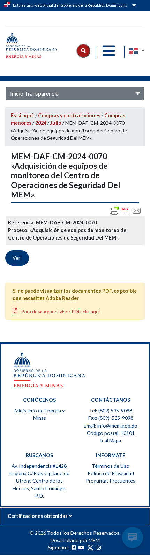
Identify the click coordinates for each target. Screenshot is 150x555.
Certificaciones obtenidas (38, 516)
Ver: (17, 258)
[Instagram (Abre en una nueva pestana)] (99, 547)
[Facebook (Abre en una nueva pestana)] (74, 547)
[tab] (75, 516)
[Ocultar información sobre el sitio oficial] (133, 6)
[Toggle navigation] (108, 51)
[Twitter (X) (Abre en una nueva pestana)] (90, 547)
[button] (83, 51)
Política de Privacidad (111, 473)
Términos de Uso (110, 466)
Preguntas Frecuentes (110, 481)
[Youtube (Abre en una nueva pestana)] (81, 547)
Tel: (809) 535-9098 (110, 411)
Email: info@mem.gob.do (110, 426)
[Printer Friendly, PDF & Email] (125, 211)
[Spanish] (134, 50)
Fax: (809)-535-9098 (110, 418)
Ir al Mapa (110, 440)
